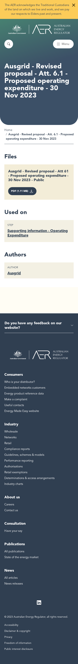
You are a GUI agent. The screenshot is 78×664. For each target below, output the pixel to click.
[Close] (73, 5)
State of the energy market (21, 557)
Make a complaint (15, 399)
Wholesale (11, 431)
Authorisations (13, 466)
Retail (7, 443)
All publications (14, 551)
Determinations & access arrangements (29, 478)
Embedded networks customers (24, 388)
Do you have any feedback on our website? (33, 325)
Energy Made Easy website (21, 411)
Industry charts (13, 484)
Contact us (11, 510)
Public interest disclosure (18, 649)
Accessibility (11, 625)
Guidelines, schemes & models (24, 455)
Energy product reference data (24, 393)
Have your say (13, 531)
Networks (10, 437)
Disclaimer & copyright (17, 631)
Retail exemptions (15, 472)
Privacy (8, 637)
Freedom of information (17, 643)
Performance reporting (18, 460)
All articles (11, 578)
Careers (9, 504)
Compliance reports (17, 449)
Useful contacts (14, 405)
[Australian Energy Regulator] (39, 29)
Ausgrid (14, 273)
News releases (13, 583)
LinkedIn (39, 602)
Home (8, 130)
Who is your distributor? (19, 382)
